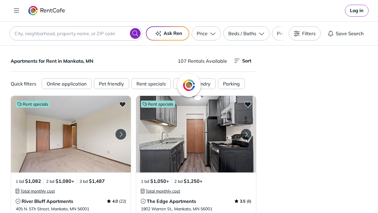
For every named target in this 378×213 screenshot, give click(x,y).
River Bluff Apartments (47, 201)
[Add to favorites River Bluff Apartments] (122, 104)
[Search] (135, 33)
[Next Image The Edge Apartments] (246, 134)
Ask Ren (173, 33)
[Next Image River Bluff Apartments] (120, 134)
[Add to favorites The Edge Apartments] (247, 104)
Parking (231, 84)
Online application (67, 84)
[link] (357, 11)
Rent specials (151, 84)
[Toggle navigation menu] (16, 11)
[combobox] (75, 33)
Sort (246, 61)
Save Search (350, 33)
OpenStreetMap (347, 196)
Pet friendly (111, 84)
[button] (71, 134)
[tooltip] (35, 191)
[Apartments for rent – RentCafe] (46, 10)
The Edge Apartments (171, 201)
